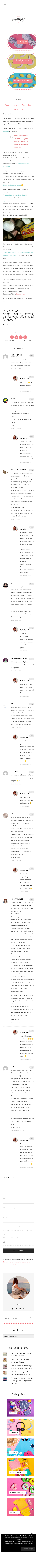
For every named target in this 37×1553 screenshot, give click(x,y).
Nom (5, 1198)
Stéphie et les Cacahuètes (16, 355)
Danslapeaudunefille (19, 658)
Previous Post (10, 340)
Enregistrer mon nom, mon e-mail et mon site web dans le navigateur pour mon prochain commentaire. (6, 1230)
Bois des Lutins (20, 294)
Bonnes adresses (22, 81)
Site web (5, 1217)
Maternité (14, 1512)
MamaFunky (24, 379)
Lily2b (13, 399)
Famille (13, 1413)
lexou (13, 703)
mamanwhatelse (17, 899)
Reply (31, 355)
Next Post (28, 340)
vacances (6, 327)
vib (12, 814)
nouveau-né (23, 325)
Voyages (22, 41)
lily (12, 583)
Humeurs (18, 99)
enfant (8, 325)
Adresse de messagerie (6, 1208)
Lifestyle (14, 1433)
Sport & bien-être (23, 61)
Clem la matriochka (18, 469)
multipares (14, 325)
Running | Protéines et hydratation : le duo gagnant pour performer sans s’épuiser (22, 1380)
